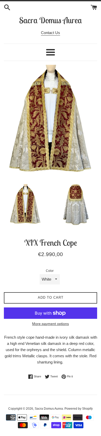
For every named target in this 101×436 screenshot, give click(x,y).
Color (50, 271)
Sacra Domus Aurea (50, 20)
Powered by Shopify (78, 408)
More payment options (50, 324)
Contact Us (50, 32)
